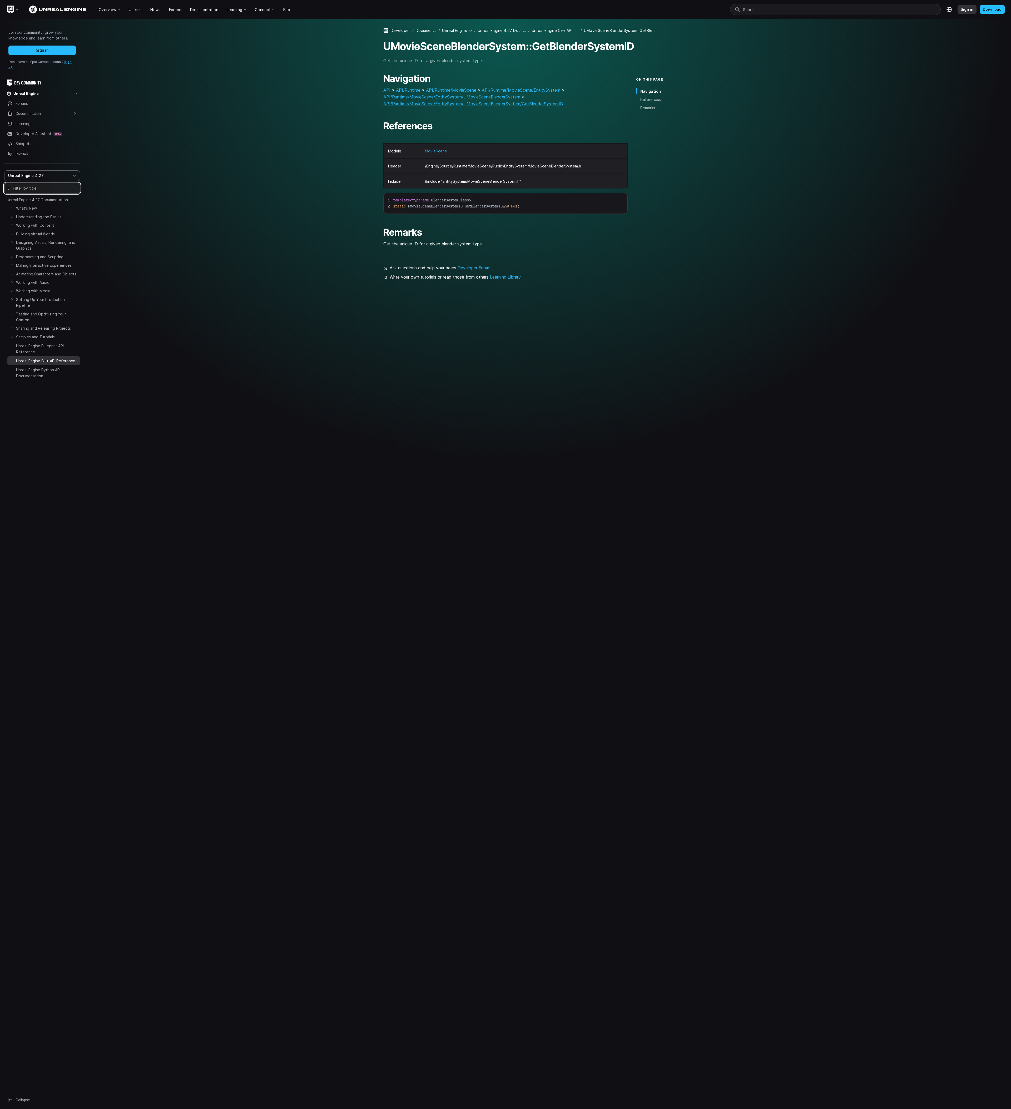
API (386, 90)
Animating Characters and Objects (46, 274)
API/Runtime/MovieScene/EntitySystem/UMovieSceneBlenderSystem (451, 97)
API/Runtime (408, 90)
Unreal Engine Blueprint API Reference (40, 349)
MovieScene (436, 151)
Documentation (426, 30)
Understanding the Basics (38, 217)
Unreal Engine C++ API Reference (555, 30)
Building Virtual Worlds (35, 234)
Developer (400, 30)
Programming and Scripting (39, 257)
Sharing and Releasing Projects (43, 328)
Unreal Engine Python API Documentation (38, 373)
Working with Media (33, 291)
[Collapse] (12, 360)
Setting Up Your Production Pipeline (40, 302)
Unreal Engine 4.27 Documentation (37, 199)
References (650, 99)
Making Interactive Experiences (44, 265)
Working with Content (35, 225)
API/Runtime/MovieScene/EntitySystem (521, 90)
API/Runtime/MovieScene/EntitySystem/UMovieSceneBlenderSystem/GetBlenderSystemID (473, 103)
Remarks (647, 108)
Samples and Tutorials (35, 337)
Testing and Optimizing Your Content (41, 317)
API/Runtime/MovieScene (451, 90)
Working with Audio (32, 282)
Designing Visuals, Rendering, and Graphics (45, 245)
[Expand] (12, 208)
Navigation (650, 91)
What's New (26, 208)
